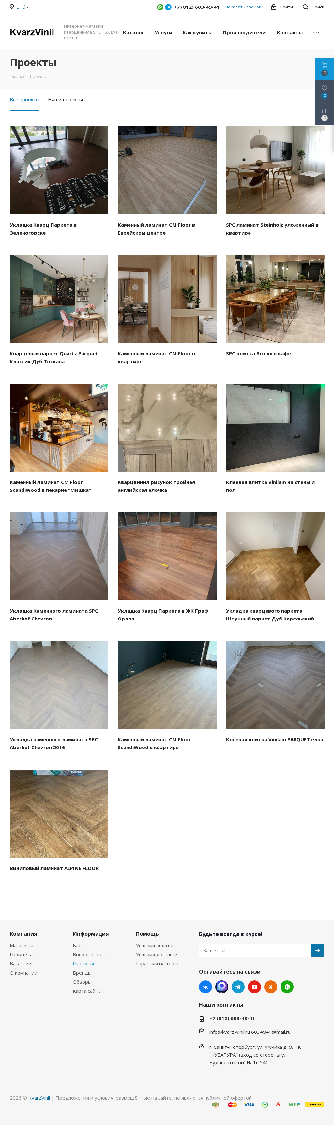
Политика (21, 954)
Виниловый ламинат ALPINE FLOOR (54, 868)
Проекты (83, 963)
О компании (24, 972)
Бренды (82, 972)
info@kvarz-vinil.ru (229, 1032)
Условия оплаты (154, 945)
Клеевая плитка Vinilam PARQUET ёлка (274, 739)
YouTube (254, 986)
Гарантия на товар (158, 963)
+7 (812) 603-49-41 (232, 1018)
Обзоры (82, 981)
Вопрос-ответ (89, 954)
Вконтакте (205, 986)
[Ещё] (316, 32)
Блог (78, 945)
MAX (221, 986)
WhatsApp (160, 7)
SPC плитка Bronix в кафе (258, 353)
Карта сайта (87, 991)
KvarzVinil (39, 1097)
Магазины (21, 945)
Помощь (147, 933)
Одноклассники (270, 986)
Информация (91, 933)
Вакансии (21, 963)
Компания (23, 933)
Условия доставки (157, 954)
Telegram (168, 7)
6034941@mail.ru (271, 1032)
